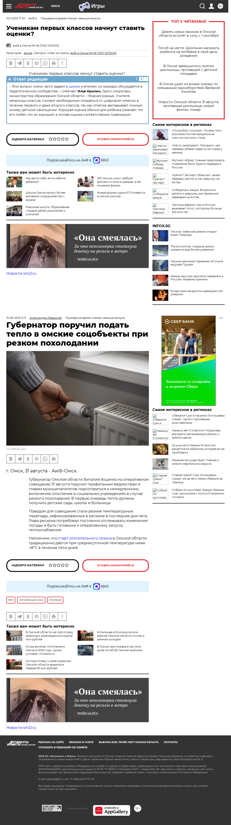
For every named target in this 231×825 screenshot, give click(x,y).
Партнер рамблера (77, 808)
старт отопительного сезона (85, 538)
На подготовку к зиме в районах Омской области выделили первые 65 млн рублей (48, 664)
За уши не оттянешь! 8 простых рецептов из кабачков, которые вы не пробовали (198, 449)
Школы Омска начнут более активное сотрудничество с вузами (45, 196)
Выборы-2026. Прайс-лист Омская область (129, 742)
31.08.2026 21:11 (16, 318)
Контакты (171, 742)
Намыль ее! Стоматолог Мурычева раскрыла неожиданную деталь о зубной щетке (196, 434)
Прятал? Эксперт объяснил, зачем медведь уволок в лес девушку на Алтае (196, 178)
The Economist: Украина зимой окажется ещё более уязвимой (192, 248)
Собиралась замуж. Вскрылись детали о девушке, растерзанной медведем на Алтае (195, 193)
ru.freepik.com (16, 448)
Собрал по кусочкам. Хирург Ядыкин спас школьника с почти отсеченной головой (198, 493)
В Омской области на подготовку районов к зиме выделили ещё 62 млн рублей (49, 635)
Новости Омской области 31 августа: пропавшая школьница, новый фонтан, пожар (188, 106)
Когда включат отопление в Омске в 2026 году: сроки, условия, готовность (45, 650)
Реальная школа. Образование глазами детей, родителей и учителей (47, 210)
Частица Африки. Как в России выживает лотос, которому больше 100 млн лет (197, 208)
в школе (73, 86)
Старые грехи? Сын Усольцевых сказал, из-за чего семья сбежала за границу (197, 478)
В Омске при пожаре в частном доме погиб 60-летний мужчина (119, 648)
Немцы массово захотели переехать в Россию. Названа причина (197, 278)
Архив (28, 53)
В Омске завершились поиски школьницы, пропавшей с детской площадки (188, 70)
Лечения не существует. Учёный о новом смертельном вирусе (195, 461)
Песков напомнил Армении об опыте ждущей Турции (197, 263)
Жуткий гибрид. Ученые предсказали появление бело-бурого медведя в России (198, 164)
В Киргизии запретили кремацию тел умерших (197, 293)
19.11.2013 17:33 (15, 18)
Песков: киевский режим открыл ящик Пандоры (194, 233)
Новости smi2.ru (21, 273)
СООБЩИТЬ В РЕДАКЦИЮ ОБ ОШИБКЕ (63, 747)
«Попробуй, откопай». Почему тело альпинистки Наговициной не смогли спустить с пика (197, 134)
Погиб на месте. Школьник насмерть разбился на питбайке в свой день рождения (188, 52)
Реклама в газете (81, 742)
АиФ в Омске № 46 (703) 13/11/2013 (93, 53)
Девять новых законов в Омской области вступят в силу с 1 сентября (189, 34)
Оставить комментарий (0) (115, 139)
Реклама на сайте (51, 742)
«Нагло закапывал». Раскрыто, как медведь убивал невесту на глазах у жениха (197, 149)
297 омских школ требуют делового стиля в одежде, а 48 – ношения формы (119, 182)
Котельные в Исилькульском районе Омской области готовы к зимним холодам (120, 635)
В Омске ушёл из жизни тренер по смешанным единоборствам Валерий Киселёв (188, 88)
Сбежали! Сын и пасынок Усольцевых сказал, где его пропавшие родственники (198, 419)
